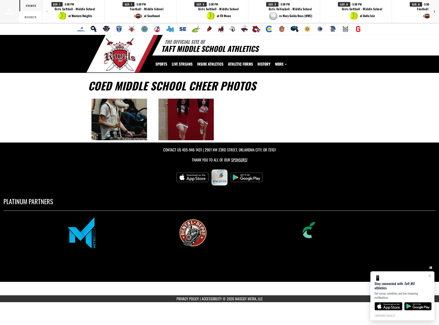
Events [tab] (31, 6)
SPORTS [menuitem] (161, 64)
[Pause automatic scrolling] (430, 267)
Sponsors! (239, 160)
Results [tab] (31, 17)
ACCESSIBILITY (212, 298)
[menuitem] (81, 29)
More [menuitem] (279, 64)
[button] (75, 11)
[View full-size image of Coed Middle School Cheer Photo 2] (186, 119)
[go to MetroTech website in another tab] (108, 232)
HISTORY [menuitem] (263, 64)
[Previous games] (46, 11)
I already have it (385, 315)
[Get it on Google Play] (418, 306)
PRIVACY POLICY (188, 298)
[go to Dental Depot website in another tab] (219, 232)
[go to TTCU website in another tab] (330, 232)
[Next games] (434, 11)
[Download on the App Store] (388, 306)
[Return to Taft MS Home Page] (119, 54)
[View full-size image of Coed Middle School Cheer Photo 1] (119, 119)
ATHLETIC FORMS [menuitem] (240, 64)
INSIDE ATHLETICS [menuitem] (210, 64)
